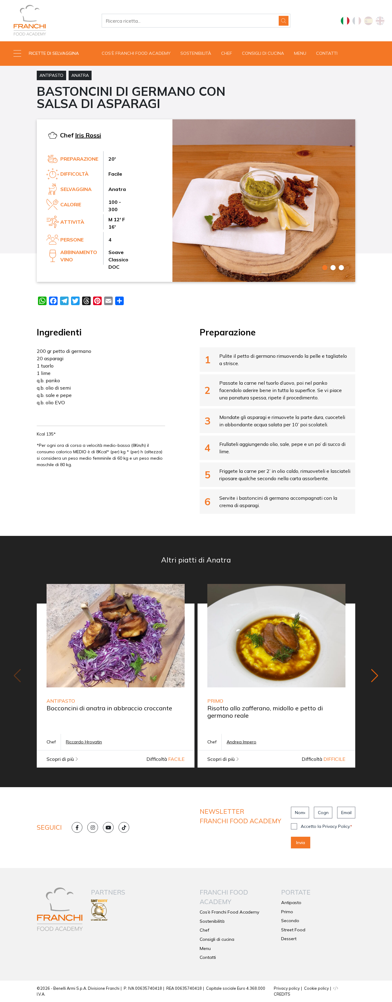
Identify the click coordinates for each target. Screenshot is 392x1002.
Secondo (290, 920)
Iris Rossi (88, 135)
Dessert (288, 938)
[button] (49, 53)
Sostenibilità (195, 53)
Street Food (293, 930)
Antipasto (51, 75)
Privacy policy (287, 988)
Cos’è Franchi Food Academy (136, 53)
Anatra (80, 75)
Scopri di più (61, 759)
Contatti (326, 53)
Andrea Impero (241, 742)
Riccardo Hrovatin (84, 742)
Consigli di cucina (263, 53)
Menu (300, 53)
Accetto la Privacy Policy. (326, 826)
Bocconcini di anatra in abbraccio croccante (109, 708)
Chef (226, 53)
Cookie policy (316, 988)
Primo (287, 911)
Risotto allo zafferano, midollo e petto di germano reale (265, 711)
